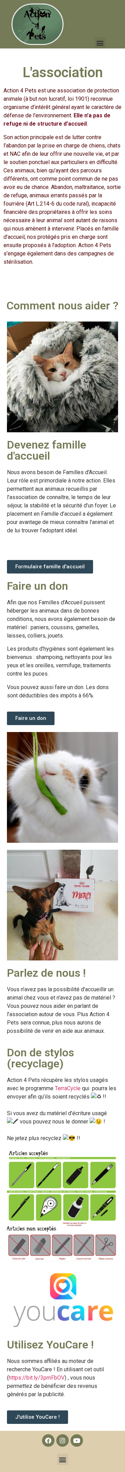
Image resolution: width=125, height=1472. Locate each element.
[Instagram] (62, 1440)
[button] (100, 42)
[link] (68, 1088)
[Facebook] (48, 1440)
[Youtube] (76, 1440)
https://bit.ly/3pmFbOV (37, 1377)
